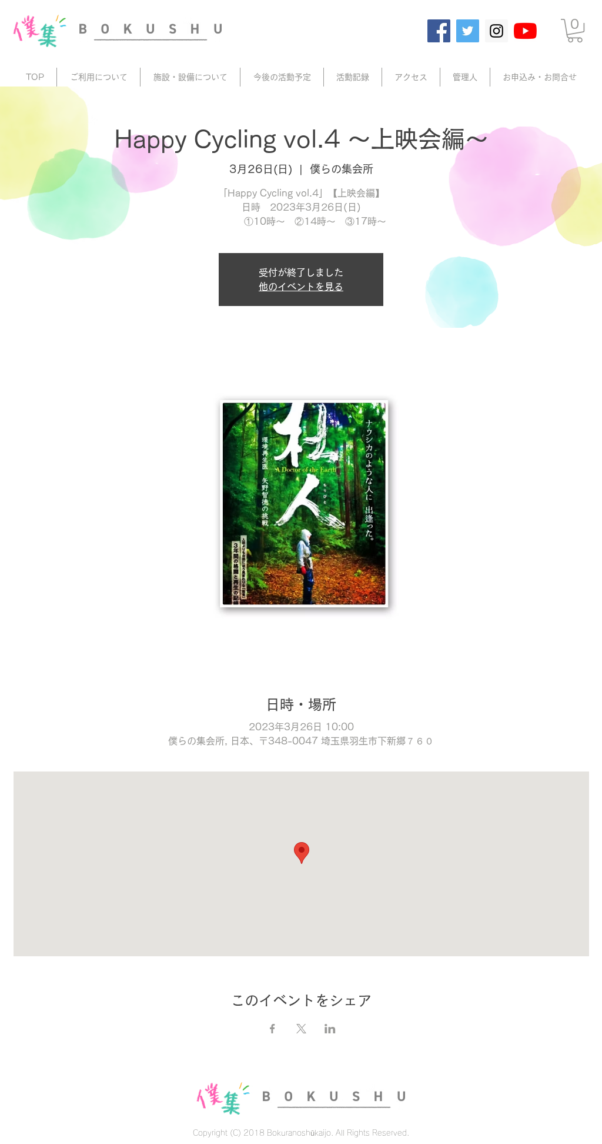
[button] (575, 30)
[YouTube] (525, 30)
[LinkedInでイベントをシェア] (330, 1028)
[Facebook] (438, 30)
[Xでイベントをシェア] (301, 1028)
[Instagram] (496, 30)
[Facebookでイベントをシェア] (272, 1028)
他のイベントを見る (301, 286)
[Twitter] (467, 30)
